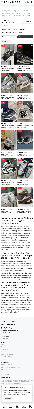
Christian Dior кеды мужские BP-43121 (22, 183)
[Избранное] (15, 45)
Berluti (22, 29)
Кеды (27, 5)
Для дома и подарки (6, 356)
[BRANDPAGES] (12, 2)
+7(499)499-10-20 (8, 325)
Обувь (22, 5)
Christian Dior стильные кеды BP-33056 (7, 183)
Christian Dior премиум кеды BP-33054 (7, 97)
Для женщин (4, 347)
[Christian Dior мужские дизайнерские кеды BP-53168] (9, 111)
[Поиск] (31, 2)
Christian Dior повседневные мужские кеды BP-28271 (24, 155)
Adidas (4, 29)
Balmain (15, 29)
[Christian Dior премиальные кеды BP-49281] (25, 111)
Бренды (3, 344)
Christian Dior (22, 32)
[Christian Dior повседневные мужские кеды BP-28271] (25, 140)
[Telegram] (28, 2)
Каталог (9, 5)
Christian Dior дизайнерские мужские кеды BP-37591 (8, 155)
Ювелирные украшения (7, 354)
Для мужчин (16, 5)
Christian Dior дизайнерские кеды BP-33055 (8, 212)
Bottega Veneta (6, 32)
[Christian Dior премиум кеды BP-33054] (9, 83)
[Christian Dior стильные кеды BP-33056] (9, 168)
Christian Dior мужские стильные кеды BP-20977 (25, 69)
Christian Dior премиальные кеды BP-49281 (25, 126)
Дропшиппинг (5, 374)
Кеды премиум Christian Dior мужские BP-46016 (24, 211)
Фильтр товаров (26, 37)
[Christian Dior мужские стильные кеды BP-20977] (25, 54)
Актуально (4, 359)
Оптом (3, 372)
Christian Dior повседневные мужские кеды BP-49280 (24, 98)
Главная (3, 5)
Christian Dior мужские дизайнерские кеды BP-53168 (8, 126)
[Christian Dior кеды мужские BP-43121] (25, 168)
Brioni (14, 32)
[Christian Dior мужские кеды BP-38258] (9, 54)
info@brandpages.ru (8, 328)
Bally (9, 29)
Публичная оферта (6, 365)
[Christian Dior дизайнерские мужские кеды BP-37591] (9, 140)
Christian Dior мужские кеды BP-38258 (7, 69)
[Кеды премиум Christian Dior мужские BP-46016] (25, 197)
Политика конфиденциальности (10, 367)
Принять (8, 398)
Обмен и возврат (6, 369)
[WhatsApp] (25, 2)
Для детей (4, 352)
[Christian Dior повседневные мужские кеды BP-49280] (25, 83)
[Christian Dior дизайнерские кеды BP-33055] (9, 197)
